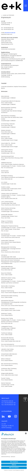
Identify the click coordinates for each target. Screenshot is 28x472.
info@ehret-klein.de (10, 32)
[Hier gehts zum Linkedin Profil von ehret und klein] (3, 416)
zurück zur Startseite (8, 15)
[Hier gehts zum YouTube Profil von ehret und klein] (9, 416)
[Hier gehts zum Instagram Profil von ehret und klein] (15, 416)
